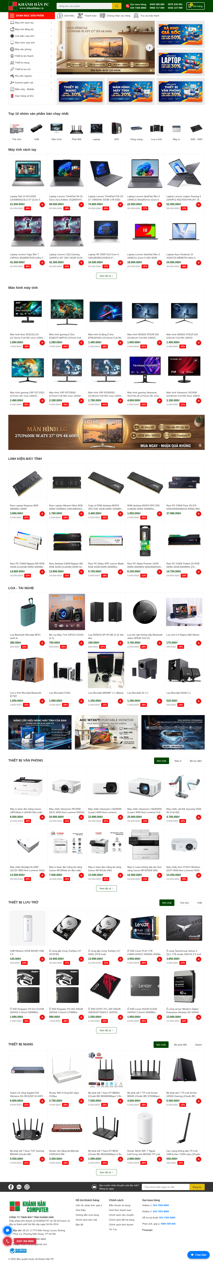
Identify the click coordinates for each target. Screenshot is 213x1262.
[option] (106, 47)
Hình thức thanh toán (120, 1210)
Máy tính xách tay (22, 149)
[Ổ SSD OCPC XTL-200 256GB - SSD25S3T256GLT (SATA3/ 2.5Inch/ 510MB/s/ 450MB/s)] (106, 986)
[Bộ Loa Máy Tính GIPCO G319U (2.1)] (67, 612)
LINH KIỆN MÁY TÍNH (25, 459)
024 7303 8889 (161, 1211)
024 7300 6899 (167, 1217)
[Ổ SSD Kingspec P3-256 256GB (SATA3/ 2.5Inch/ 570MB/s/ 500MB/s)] (67, 986)
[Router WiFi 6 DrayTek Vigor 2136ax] (67, 1070)
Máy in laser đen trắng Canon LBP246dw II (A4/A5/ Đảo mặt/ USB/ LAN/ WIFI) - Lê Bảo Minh (26, 812)
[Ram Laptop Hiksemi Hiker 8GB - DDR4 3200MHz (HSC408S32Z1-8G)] (67, 483)
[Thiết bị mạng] (81, 91)
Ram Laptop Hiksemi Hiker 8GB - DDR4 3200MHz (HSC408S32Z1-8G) (66, 508)
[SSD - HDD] (196, 128)
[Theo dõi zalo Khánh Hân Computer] (19, 1186)
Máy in (176, 139)
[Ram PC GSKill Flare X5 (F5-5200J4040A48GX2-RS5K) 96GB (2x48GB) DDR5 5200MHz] (184, 483)
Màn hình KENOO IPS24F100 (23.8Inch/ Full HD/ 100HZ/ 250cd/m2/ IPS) (143, 337)
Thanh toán (91, 15)
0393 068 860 (157, 4)
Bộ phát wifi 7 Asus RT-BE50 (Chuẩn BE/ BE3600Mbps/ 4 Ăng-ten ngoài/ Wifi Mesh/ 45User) (105, 1154)
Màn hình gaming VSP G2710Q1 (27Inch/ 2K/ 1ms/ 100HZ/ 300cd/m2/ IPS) (27, 395)
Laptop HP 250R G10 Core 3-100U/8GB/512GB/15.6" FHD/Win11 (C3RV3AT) (103, 257)
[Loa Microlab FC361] (67, 670)
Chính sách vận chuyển (121, 1214)
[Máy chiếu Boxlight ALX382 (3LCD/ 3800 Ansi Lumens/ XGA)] (28, 844)
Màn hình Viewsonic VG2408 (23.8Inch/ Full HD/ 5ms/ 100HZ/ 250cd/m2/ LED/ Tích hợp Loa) (183, 395)
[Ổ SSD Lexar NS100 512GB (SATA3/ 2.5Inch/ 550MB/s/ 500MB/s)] (145, 986)
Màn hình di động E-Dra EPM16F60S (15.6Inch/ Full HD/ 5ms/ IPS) (105, 337)
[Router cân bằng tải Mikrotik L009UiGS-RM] (67, 1128)
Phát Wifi (76, 139)
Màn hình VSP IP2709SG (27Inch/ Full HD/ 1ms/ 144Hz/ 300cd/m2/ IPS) (65, 395)
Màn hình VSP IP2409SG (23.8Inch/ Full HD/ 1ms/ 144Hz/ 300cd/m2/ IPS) (105, 395)
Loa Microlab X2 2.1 (137, 692)
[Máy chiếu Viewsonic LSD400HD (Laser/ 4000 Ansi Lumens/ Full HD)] (145, 786)
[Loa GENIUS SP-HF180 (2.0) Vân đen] (106, 612)
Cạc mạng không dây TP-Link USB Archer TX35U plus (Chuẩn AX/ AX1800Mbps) (183, 1154)
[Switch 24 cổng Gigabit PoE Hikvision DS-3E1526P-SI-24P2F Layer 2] (28, 1070)
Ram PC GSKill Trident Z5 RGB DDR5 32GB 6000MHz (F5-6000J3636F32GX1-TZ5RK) (182, 566)
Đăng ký (197, 1187)
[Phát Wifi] (76, 128)
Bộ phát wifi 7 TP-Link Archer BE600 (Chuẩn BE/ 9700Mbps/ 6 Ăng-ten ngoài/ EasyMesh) (144, 1096)
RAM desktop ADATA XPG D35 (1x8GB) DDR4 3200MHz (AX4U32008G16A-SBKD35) (143, 508)
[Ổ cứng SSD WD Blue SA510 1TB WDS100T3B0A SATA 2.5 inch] (40, 732)
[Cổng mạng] (136, 128)
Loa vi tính (156, 139)
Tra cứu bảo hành (149, 15)
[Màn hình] (56, 128)
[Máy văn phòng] (180, 91)
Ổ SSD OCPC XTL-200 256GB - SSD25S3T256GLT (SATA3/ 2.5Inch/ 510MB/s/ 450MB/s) (105, 1012)
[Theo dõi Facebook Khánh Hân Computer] (11, 1186)
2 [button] (105, 70)
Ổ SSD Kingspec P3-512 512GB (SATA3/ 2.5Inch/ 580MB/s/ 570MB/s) (27, 1012)
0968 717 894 (157, 7)
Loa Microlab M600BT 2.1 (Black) (105, 692)
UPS (116, 139)
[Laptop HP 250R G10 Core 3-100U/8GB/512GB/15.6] (106, 231)
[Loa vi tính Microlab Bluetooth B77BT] (28, 670)
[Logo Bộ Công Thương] (17, 1250)
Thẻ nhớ (16, 139)
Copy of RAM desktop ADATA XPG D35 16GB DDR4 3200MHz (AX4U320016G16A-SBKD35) (105, 508)
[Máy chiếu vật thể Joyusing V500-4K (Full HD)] (184, 786)
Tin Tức (113, 1229)
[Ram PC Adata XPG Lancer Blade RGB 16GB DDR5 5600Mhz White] (106, 541)
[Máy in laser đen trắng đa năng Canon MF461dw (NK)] (106, 844)
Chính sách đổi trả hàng (121, 1219)
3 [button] (109, 70)
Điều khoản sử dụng (119, 1205)
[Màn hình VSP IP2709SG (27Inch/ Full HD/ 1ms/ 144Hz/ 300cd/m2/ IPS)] (67, 370)
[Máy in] (176, 128)
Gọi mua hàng (138, 4)
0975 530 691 (175, 4)
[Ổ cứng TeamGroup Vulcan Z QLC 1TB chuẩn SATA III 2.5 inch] (184, 928)
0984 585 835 (168, 1223)
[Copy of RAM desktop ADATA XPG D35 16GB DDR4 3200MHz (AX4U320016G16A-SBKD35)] (106, 483)
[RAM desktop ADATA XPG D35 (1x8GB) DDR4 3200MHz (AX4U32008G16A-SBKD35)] (145, 483)
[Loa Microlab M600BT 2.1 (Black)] (106, 670)
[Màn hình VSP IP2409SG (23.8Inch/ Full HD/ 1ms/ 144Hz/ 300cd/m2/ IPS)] (106, 370)
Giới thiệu (69, 15)
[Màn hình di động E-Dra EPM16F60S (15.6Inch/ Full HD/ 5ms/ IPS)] (106, 311)
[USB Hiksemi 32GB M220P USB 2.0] (28, 928)
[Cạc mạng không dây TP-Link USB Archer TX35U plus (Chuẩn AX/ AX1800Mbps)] (184, 1128)
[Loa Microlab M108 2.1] (184, 670)
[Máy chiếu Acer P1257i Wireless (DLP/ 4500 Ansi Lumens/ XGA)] (184, 844)
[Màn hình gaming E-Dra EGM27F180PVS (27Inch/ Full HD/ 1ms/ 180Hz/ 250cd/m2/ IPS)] (67, 311)
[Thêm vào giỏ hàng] (42, 204)
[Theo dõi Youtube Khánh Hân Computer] (27, 1186)
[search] (116, 6)
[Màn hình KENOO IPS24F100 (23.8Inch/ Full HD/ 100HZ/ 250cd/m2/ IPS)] (145, 311)
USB (36, 139)
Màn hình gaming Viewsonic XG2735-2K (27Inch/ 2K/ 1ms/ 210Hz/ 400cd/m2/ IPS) (143, 395)
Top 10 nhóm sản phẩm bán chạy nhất (38, 113)
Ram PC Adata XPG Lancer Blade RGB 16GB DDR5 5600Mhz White (106, 566)
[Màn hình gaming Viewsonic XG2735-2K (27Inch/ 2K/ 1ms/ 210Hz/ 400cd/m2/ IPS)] (145, 370)
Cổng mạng (136, 139)
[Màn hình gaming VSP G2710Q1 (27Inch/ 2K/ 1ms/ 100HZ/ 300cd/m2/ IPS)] (28, 370)
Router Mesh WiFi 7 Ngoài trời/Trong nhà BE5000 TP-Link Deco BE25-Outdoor (143, 1154)
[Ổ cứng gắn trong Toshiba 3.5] (67, 928)
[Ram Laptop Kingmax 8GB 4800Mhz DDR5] (28, 483)
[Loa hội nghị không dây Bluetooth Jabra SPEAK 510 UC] (145, 612)
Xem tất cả (106, 275)
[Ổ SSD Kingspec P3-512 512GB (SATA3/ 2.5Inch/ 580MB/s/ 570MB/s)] (28, 986)
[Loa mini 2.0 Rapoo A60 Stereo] (184, 612)
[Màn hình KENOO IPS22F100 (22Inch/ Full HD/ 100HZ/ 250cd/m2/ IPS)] (184, 311)
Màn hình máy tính (23, 288)
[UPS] (116, 128)
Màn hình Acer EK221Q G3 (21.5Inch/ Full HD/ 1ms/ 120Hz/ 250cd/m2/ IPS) (27, 337)
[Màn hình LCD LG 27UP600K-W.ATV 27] (106, 432)
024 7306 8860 (138, 7)
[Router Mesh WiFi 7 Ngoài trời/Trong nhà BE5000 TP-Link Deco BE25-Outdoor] (145, 1128)
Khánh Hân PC (46, 1259)
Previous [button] (62, 47)
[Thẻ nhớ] (16, 128)
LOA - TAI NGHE (21, 588)
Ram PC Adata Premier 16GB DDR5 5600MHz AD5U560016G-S (144, 566)
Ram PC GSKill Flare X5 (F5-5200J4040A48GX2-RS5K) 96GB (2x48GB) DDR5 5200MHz (183, 508)
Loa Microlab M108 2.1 (178, 692)
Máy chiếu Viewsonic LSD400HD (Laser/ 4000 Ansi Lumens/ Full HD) (144, 812)
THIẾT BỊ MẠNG (20, 1044)
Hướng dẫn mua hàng (87, 1214)
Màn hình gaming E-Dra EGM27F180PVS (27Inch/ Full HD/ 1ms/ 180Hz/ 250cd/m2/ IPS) (66, 337)
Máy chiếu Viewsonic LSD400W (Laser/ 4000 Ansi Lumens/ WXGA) (104, 812)
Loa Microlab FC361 (60, 692)
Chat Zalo (198, 1254)
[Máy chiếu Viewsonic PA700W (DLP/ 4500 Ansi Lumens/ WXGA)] (67, 786)
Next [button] (149, 47)
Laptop (96, 139)
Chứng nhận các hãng (118, 15)
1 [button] (102, 70)
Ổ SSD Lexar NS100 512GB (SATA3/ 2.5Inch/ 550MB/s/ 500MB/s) (142, 1012)
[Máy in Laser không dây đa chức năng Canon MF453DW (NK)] (145, 844)
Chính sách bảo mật (86, 1219)
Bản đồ (79, 1224)
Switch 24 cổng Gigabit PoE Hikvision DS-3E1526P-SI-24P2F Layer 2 (27, 1096)
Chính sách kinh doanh (121, 1224)
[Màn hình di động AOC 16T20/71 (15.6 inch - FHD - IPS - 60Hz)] (106, 732)
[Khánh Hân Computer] (29, 6)
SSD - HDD (196, 139)
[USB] (36, 128)
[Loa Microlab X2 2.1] (145, 670)
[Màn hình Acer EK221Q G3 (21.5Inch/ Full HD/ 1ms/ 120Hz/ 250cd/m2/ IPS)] (28, 311)
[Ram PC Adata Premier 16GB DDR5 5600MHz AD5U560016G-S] (145, 541)
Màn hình (57, 139)
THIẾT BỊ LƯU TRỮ (23, 902)
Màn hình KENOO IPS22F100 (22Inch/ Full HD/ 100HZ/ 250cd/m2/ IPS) (182, 337)
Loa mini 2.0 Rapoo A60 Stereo (182, 634)
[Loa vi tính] (156, 128)
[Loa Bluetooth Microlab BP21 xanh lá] (28, 612)
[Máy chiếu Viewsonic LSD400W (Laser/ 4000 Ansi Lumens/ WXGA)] (106, 786)
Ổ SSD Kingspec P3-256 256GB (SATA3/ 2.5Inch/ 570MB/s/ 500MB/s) (66, 1012)
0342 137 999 (175, 7)
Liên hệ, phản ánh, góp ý (89, 1205)
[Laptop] (130, 91)
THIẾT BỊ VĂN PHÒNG (25, 760)
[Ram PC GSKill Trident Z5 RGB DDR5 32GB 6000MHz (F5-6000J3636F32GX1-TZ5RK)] (184, 541)
